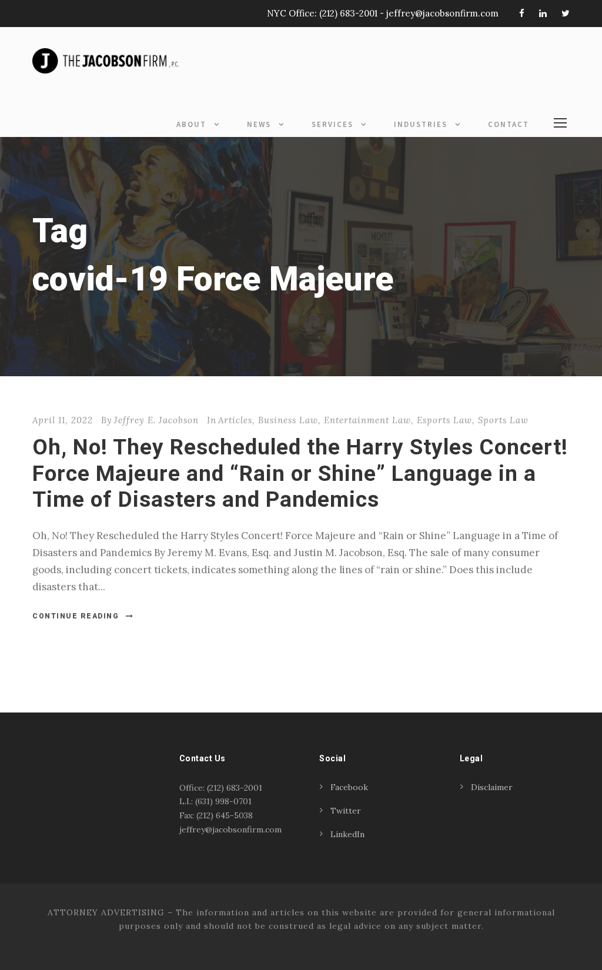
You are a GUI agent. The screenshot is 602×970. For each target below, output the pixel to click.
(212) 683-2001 (348, 13)
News (259, 124)
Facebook (349, 787)
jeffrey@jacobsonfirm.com (442, 13)
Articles (235, 420)
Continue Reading (75, 616)
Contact (508, 124)
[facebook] (521, 13)
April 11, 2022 (62, 420)
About (191, 124)
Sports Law (503, 420)
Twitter (345, 810)
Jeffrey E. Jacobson (156, 420)
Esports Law (444, 420)
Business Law (288, 420)
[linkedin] (543, 13)
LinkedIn (347, 834)
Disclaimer (492, 787)
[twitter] (565, 13)
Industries (420, 124)
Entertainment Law (367, 420)
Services (332, 124)
